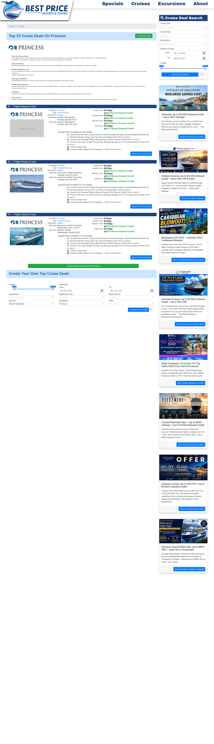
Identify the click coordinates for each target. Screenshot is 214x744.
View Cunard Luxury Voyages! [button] (191, 445)
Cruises (11, 26)
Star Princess (63, 112)
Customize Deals (144, 36)
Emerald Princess (64, 168)
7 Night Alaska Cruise (24, 106)
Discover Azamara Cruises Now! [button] (190, 324)
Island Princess (63, 221)
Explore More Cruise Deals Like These (83, 266)
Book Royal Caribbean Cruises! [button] (190, 383)
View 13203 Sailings (180, 74)
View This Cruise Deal (141, 154)
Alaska (60, 115)
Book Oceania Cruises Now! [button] (192, 509)
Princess (61, 110)
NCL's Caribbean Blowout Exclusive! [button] (188, 260)
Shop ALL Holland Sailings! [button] (192, 198)
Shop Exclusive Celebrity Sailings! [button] (189, 569)
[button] (31, 297)
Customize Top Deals (138, 310)
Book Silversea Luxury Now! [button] (192, 137)
